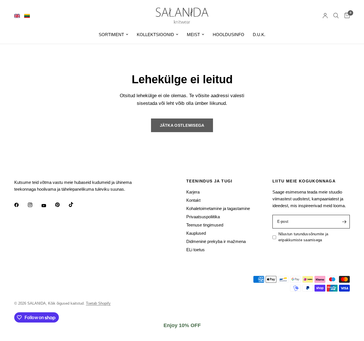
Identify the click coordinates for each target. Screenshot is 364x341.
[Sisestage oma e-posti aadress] (344, 221)
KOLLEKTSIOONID (155, 34)
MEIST (193, 34)
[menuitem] (113, 34)
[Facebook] (20, 205)
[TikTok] (75, 204)
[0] (346, 15)
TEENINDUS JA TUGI (209, 181)
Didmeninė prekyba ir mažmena (216, 241)
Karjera (193, 192)
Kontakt (193, 200)
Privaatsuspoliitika (203, 216)
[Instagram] (34, 205)
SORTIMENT (111, 34)
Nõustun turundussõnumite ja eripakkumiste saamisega (303, 237)
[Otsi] (336, 15)
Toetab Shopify (98, 303)
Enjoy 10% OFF (182, 325)
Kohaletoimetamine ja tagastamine (218, 208)
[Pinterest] (61, 205)
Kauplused (196, 233)
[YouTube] (48, 205)
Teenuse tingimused (204, 225)
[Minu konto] (325, 15)
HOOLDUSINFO (228, 34)
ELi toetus (195, 249)
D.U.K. (259, 34)
